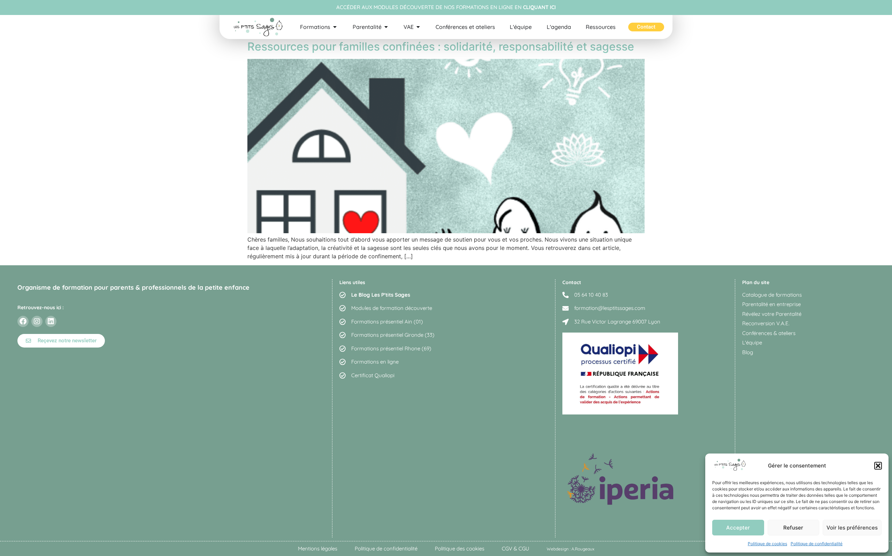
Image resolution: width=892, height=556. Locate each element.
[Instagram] (37, 321)
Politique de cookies (767, 543)
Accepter (738, 527)
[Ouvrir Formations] (335, 27)
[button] (878, 465)
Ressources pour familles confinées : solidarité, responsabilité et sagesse (440, 46)
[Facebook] (23, 321)
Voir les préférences (852, 527)
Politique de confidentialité (817, 543)
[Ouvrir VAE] (418, 27)
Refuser (793, 527)
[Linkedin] (50, 321)
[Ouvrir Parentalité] (386, 27)
